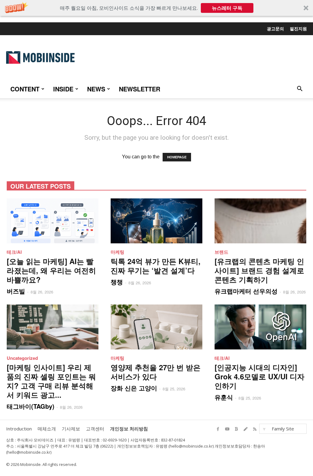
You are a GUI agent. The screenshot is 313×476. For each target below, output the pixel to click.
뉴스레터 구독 (227, 8)
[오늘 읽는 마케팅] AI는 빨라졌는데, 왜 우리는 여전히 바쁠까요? (51, 270)
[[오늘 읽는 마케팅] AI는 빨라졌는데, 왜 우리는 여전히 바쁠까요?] (52, 220)
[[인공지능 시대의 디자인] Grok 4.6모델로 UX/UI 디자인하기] (260, 326)
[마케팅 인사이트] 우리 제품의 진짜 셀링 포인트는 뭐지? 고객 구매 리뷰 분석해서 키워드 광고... (51, 381)
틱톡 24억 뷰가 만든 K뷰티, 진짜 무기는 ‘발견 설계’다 (156, 265)
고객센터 (95, 428)
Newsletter (139, 88)
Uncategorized (22, 358)
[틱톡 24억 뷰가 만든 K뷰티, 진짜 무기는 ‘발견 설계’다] (156, 220)
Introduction (19, 428)
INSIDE (63, 88)
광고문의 (275, 28)
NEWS (96, 88)
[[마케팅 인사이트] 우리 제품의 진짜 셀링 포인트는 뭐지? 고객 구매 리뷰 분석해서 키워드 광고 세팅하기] (52, 326)
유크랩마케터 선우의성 (246, 290)
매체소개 (47, 428)
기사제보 (71, 428)
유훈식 (224, 397)
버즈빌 (16, 290)
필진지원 (298, 28)
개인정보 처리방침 (129, 428)
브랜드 (221, 252)
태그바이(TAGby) (30, 406)
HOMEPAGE (176, 157)
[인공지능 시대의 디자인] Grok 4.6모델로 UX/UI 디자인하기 (259, 376)
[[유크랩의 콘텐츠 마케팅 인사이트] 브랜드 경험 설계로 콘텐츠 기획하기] (260, 220)
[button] (156, 8)
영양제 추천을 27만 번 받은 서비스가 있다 (156, 372)
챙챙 (117, 281)
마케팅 (117, 252)
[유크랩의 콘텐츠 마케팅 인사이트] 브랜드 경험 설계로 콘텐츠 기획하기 (259, 270)
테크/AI (14, 252)
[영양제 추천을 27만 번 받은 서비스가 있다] (156, 326)
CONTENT (24, 88)
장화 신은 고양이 (134, 387)
